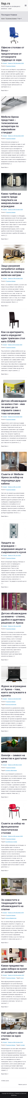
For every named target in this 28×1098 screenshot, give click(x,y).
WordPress (14, 1095)
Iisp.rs (5, 3)
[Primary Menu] (25, 5)
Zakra (22, 1093)
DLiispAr (5, 63)
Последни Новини (10, 66)
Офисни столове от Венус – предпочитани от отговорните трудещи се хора (12, 53)
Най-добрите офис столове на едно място (12, 1035)
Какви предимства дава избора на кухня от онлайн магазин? (14, 968)
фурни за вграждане (10, 704)
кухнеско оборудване (11, 770)
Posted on (16, 63)
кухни (22, 978)
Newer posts (22, 1084)
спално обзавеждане (10, 918)
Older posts (5, 1080)
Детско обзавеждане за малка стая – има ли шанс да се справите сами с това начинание (14, 407)
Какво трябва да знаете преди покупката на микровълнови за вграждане (11, 200)
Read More (4, 90)
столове (22, 1045)
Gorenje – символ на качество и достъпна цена (14, 758)
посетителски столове (11, 841)
